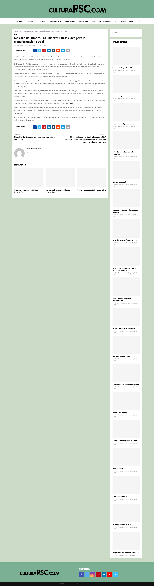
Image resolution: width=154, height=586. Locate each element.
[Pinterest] (98, 574)
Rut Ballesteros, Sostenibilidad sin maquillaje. (125, 153)
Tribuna (30, 21)
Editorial (19, 21)
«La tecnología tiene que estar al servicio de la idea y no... (124, 269)
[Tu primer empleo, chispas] (126, 513)
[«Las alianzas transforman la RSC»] (126, 228)
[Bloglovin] (115, 574)
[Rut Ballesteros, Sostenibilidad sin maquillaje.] (126, 140)
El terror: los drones (120, 412)
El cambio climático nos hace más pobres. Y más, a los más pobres (35, 138)
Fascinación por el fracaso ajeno (124, 96)
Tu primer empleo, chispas (122, 524)
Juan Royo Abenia (22, 45)
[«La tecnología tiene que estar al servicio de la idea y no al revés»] (126, 256)
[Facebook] (81, 574)
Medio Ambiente (55, 21)
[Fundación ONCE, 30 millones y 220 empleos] (126, 198)
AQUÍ (72, 103)
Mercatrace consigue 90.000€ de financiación (26, 191)
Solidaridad (83, 21)
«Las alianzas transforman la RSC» (125, 240)
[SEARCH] (137, 33)
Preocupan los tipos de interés (124, 124)
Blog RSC (132, 21)
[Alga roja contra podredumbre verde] (126, 373)
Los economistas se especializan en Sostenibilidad (58, 191)
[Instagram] (92, 574)
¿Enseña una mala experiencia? (124, 328)
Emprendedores (105, 21)
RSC (93, 21)
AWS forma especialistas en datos (125, 440)
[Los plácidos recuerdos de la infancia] (126, 541)
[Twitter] (87, 574)
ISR (116, 21)
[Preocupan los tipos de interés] (126, 112)
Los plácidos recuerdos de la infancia (126, 552)
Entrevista (41, 21)
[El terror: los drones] (126, 401)
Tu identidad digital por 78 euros (124, 68)
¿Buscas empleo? (119, 468)
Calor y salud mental (120, 496)
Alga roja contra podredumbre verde (126, 384)
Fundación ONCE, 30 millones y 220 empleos (125, 211)
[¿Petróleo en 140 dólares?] (126, 345)
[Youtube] (109, 574)
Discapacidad (70, 21)
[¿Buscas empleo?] (126, 457)
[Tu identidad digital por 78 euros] (126, 56)
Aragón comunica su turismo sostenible (91, 190)
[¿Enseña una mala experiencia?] (126, 317)
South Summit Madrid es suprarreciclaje (122, 299)
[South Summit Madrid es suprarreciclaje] (126, 286)
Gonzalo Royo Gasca (121, 215)
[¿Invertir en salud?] (126, 170)
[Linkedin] (104, 574)
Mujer (123, 21)
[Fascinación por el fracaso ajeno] (126, 84)
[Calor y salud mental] (126, 485)
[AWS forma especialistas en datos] (126, 429)
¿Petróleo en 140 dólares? (122, 356)
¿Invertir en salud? (119, 182)
